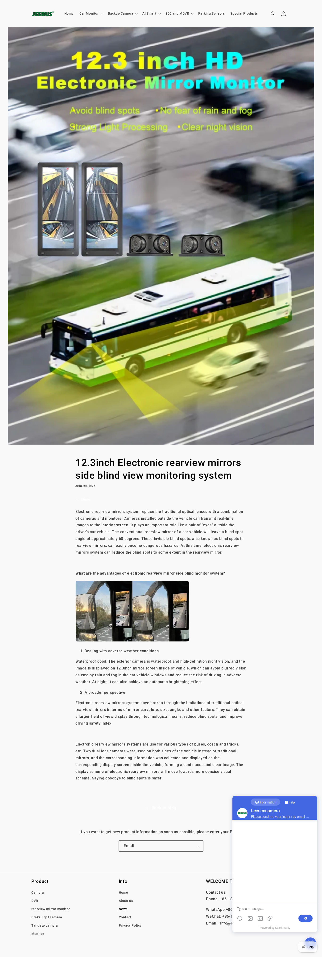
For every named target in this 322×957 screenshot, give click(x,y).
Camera (37, 892)
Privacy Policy (130, 925)
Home (123, 892)
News (123, 909)
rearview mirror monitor (50, 909)
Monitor (37, 934)
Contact (125, 917)
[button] (91, 13)
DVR (34, 900)
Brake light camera (46, 917)
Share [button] (85, 499)
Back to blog (164, 807)
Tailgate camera (44, 925)
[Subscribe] (198, 846)
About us (126, 900)
